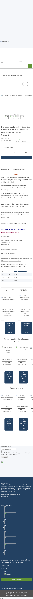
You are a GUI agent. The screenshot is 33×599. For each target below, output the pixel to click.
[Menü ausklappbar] (2, 62)
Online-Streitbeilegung (11, 595)
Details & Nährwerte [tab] (18, 169)
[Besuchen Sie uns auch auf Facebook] (2, 584)
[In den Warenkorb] (2, 80)
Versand (3, 141)
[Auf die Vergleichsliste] (24, 84)
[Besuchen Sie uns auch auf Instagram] (10, 584)
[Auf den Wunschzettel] (28, 84)
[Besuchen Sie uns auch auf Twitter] (6, 584)
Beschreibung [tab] (5, 169)
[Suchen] (30, 66)
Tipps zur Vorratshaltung (21, 595)
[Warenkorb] (29, 60)
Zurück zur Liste (6, 75)
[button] (23, 63)
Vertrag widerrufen (17, 579)
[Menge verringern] (3, 152)
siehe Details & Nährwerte (14, 132)
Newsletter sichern (6, 446)
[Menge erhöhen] (30, 152)
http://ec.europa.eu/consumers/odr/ (11, 261)
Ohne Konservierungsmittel (21, 271)
